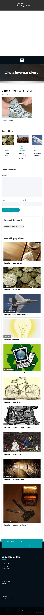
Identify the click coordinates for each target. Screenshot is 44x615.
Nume (4, 209)
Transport (22, 147)
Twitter (33, 551)
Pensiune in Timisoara (8, 573)
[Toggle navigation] (22, 60)
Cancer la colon (6, 578)
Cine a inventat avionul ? (23, 153)
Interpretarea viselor (8, 575)
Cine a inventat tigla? (8, 155)
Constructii (8, 150)
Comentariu (6, 184)
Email (25, 209)
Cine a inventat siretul (17, 90)
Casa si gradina (7, 147)
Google (29, 554)
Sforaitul (4, 593)
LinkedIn (18, 554)
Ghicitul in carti (6, 591)
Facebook (21, 551)
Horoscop (4, 606)
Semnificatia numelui (7, 608)
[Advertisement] (22, 33)
